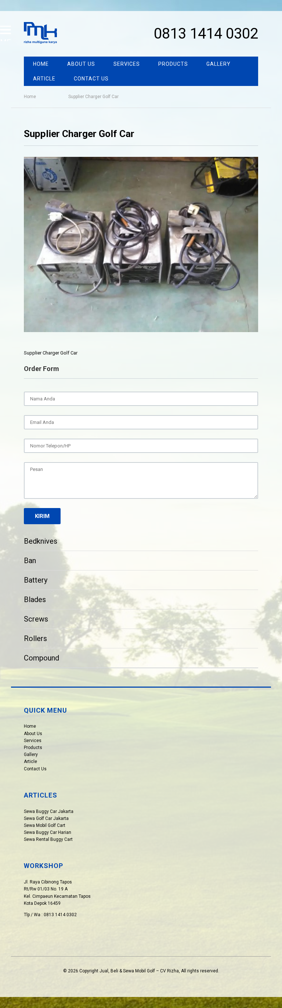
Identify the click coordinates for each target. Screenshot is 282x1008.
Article (44, 79)
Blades (35, 599)
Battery (35, 580)
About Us (81, 64)
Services (126, 64)
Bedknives (40, 541)
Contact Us (91, 79)
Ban (30, 560)
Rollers (35, 638)
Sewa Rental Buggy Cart (48, 839)
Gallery (218, 64)
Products (173, 64)
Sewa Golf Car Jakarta (46, 818)
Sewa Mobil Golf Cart (44, 825)
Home (41, 64)
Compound (41, 658)
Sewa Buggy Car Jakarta (48, 811)
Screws (36, 619)
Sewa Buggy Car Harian (47, 832)
